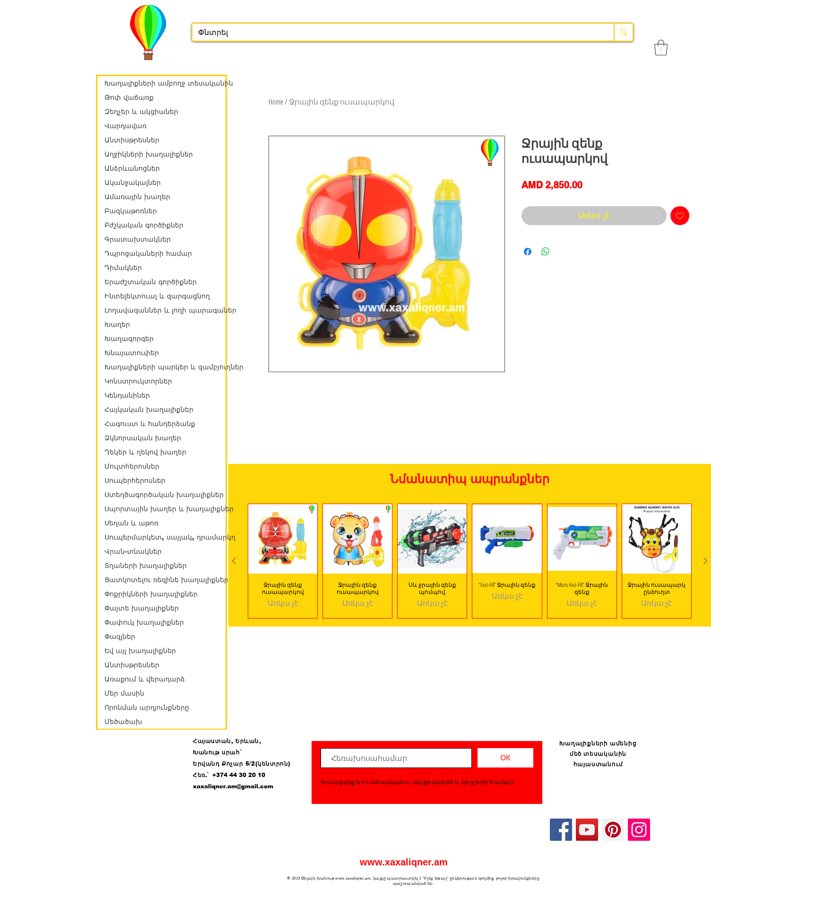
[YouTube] (587, 830)
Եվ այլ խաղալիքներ (140, 650)
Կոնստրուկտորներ (138, 381)
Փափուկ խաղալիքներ (144, 622)
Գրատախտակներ (137, 239)
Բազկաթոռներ (130, 211)
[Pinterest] (613, 830)
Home (276, 101)
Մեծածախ (123, 721)
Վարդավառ (125, 126)
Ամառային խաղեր (137, 197)
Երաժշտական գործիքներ (150, 282)
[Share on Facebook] (527, 251)
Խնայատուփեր (131, 353)
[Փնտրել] (623, 32)
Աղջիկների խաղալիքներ (148, 154)
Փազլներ (119, 636)
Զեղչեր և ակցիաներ (141, 111)
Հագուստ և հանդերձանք (149, 423)
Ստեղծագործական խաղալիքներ (164, 494)
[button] (661, 47)
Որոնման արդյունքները (146, 707)
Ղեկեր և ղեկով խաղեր (145, 452)
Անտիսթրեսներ (131, 140)
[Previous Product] (234, 561)
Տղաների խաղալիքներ (145, 565)
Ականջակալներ (132, 182)
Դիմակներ (123, 267)
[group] (469, 561)
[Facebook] (561, 830)
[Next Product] (705, 561)
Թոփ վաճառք (129, 97)
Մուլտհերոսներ (131, 466)
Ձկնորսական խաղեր (142, 438)
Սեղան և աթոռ (131, 523)
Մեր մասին (124, 693)
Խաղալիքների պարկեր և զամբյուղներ (165, 367)
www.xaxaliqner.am (404, 862)
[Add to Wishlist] (679, 215)
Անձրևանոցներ (132, 168)
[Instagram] (639, 830)
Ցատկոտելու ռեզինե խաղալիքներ (165, 580)
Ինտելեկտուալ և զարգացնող (157, 296)
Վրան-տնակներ (133, 551)
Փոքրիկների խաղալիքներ (151, 594)
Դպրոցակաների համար (148, 253)
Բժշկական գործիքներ (143, 225)
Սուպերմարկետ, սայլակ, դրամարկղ (165, 537)
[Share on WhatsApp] (545, 251)
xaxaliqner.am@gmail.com (233, 786)
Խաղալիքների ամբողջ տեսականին (165, 83)
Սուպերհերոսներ (134, 480)
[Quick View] (282, 538)
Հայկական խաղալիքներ (148, 409)
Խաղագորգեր (129, 338)
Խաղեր (117, 324)
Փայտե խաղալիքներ (141, 608)
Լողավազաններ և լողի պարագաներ (165, 310)
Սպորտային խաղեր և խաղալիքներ (165, 509)
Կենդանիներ (127, 395)
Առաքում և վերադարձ (144, 679)
